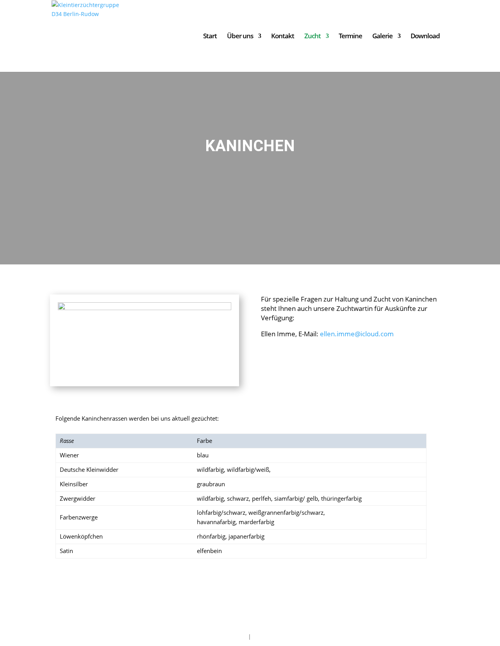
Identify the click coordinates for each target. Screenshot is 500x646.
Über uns (240, 36)
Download (425, 36)
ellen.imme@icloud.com (357, 333)
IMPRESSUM (230, 636)
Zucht (312, 36)
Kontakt (282, 36)
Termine (350, 36)
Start (210, 36)
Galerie (382, 36)
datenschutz (269, 636)
